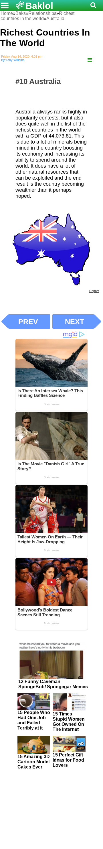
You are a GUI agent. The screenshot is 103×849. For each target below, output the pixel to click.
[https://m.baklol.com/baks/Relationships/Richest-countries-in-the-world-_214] (90, 60)
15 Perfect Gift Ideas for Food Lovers (68, 760)
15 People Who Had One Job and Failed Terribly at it (33, 720)
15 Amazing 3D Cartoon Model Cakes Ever (33, 761)
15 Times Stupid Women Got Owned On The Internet (69, 721)
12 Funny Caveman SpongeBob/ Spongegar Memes (53, 684)
